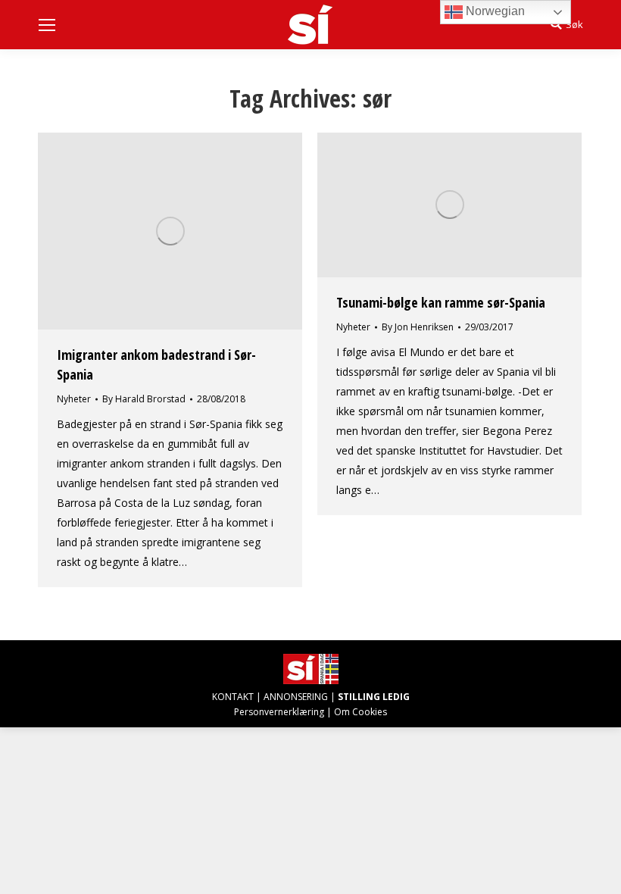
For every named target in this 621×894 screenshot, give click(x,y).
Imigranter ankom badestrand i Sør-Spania (156, 364)
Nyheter (74, 398)
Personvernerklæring (279, 711)
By (144, 398)
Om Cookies (360, 711)
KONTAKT (233, 696)
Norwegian (494, 11)
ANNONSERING (296, 696)
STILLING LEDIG (374, 696)
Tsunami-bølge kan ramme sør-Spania (440, 302)
